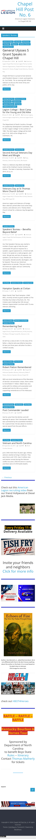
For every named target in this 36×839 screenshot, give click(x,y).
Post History (18, 361)
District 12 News (8, 41)
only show (18, 41)
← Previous (7, 477)
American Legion (27, 115)
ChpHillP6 (21, 61)
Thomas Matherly (23, 758)
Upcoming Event (8, 47)
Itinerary (23, 755)
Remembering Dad (12, 326)
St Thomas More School (20, 196)
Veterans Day (19, 149)
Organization (16, 101)
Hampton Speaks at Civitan (16, 288)
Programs (14, 44)
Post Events (26, 41)
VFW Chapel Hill (10, 199)
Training (18, 104)
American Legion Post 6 (19, 64)
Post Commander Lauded (15, 410)
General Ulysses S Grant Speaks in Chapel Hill (16, 54)
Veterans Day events (14, 160)
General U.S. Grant (8, 69)
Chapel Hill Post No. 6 (25, 9)
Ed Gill (23, 237)
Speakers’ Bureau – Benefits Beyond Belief (17, 230)
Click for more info (18, 571)
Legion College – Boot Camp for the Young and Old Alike (17, 111)
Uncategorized (28, 283)
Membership (7, 101)
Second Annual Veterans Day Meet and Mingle (17, 154)
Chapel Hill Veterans (16, 331)
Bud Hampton (17, 237)
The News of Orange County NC (11, 334)
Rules (10, 755)
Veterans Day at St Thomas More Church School (16, 190)
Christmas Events (8, 404)
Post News (6, 44)
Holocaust (21, 372)
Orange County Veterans (21, 69)
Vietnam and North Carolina (17, 443)
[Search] (32, 790)
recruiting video (18, 490)
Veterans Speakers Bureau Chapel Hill (17, 375)
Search (3, 787)
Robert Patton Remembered (17, 367)
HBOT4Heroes (20, 701)
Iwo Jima (29, 331)
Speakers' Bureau (25, 44)
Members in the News (21, 320)
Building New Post (9, 99)
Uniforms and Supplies (10, 106)
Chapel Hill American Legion (24, 66)
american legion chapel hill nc (11, 117)
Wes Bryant (24, 160)
